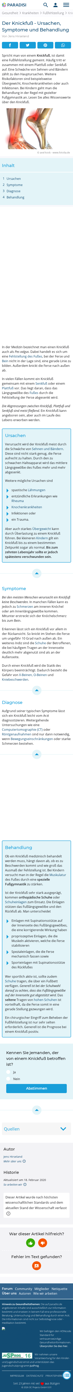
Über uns (9, 1293)
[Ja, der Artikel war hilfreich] (30, 1242)
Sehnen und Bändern (47, 449)
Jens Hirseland (13, 1156)
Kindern (42, 538)
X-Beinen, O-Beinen (33, 675)
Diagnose (13, 191)
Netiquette (59, 1289)
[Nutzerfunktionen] (55, 5)
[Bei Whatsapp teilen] (63, 45)
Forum (7, 1289)
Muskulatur (57, 875)
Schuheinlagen (16, 902)
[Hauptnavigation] (66, 5)
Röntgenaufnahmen (16, 734)
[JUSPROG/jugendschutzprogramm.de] (17, 1356)
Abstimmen (36, 1088)
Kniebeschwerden (15, 679)
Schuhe (40, 643)
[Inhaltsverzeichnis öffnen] (66, 1375)
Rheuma (17, 501)
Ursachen (14, 179)
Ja (14, 1072)
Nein (16, 1079)
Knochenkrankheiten (26, 507)
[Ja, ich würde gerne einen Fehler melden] (36, 1265)
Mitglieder (41, 1289)
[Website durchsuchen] (46, 5)
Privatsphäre (54, 1375)
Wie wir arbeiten (45, 1293)
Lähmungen (36, 490)
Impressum (17, 1375)
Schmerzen (25, 606)
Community (23, 1289)
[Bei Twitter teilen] (28, 45)
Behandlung (15, 197)
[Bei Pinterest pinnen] (45, 45)
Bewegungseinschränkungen (32, 739)
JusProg (34, 1365)
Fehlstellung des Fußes (25, 356)
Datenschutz (34, 1375)
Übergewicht (41, 529)
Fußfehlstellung (53, 13)
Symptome (15, 185)
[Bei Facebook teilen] (10, 45)
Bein (5, 361)
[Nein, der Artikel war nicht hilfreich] (42, 1242)
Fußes (34, 393)
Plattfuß (8, 388)
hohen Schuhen (45, 1000)
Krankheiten (30, 13)
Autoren (25, 1293)
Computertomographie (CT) (22, 729)
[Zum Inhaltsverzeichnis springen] (36, 573)
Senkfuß (41, 383)
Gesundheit (10, 13)
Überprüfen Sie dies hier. (54, 1346)
